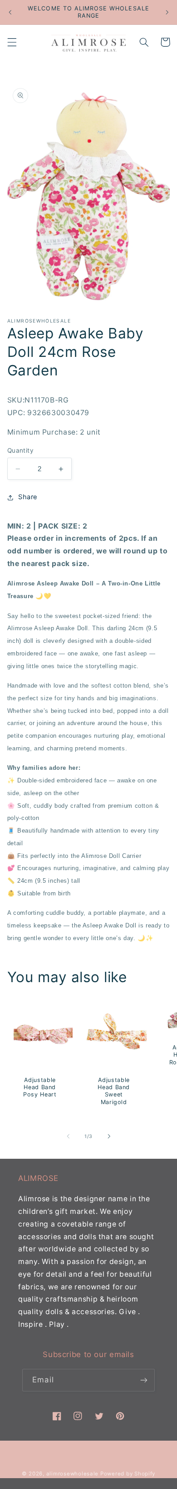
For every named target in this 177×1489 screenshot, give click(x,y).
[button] (11, 42)
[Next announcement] (167, 12)
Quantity (20, 450)
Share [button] (28, 497)
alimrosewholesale (72, 1473)
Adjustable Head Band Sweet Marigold (114, 1091)
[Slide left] (68, 1137)
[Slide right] (109, 1137)
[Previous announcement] (10, 12)
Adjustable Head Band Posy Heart (39, 1087)
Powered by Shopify (127, 1473)
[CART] (165, 42)
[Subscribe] (143, 1380)
